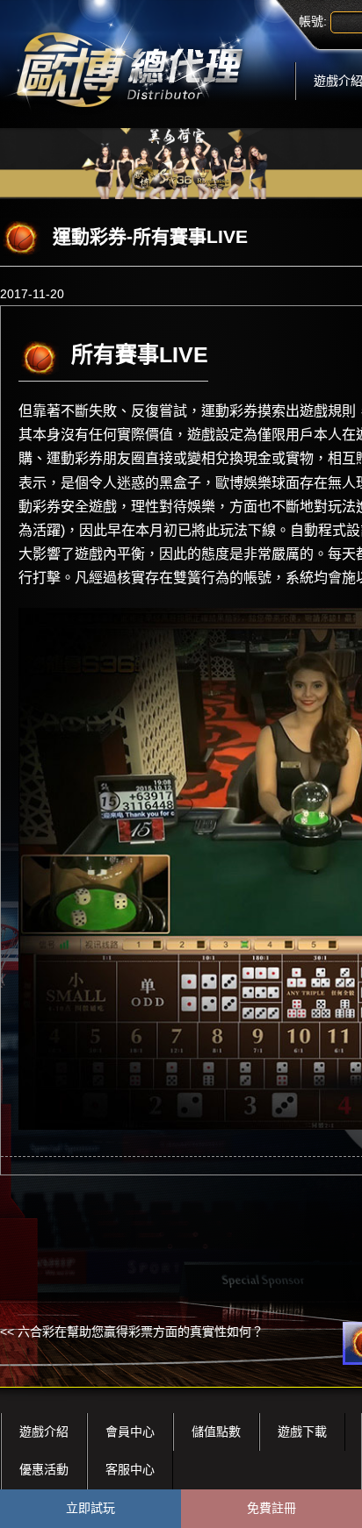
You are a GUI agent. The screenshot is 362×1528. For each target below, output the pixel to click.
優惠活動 (44, 1469)
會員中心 (130, 1431)
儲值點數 (216, 1431)
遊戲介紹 (44, 1431)
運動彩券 (229, 410)
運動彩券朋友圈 (96, 458)
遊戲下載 (302, 1431)
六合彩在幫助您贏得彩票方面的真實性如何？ (141, 1332)
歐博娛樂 (243, 482)
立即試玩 (90, 1508)
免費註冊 (271, 1508)
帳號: (313, 21)
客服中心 (130, 1469)
